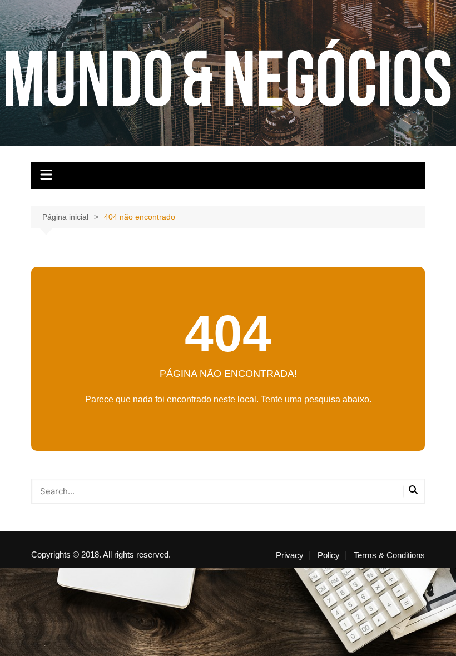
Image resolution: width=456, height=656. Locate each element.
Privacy (290, 555)
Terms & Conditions (389, 555)
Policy (329, 555)
